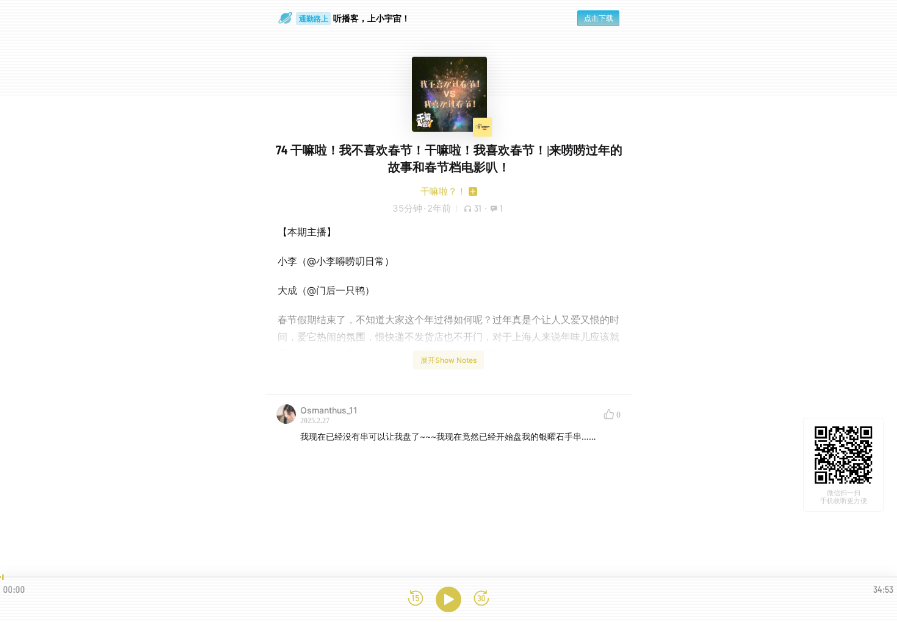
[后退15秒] (416, 599)
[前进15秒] (481, 599)
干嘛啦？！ (443, 191)
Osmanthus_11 (329, 410)
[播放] (448, 599)
